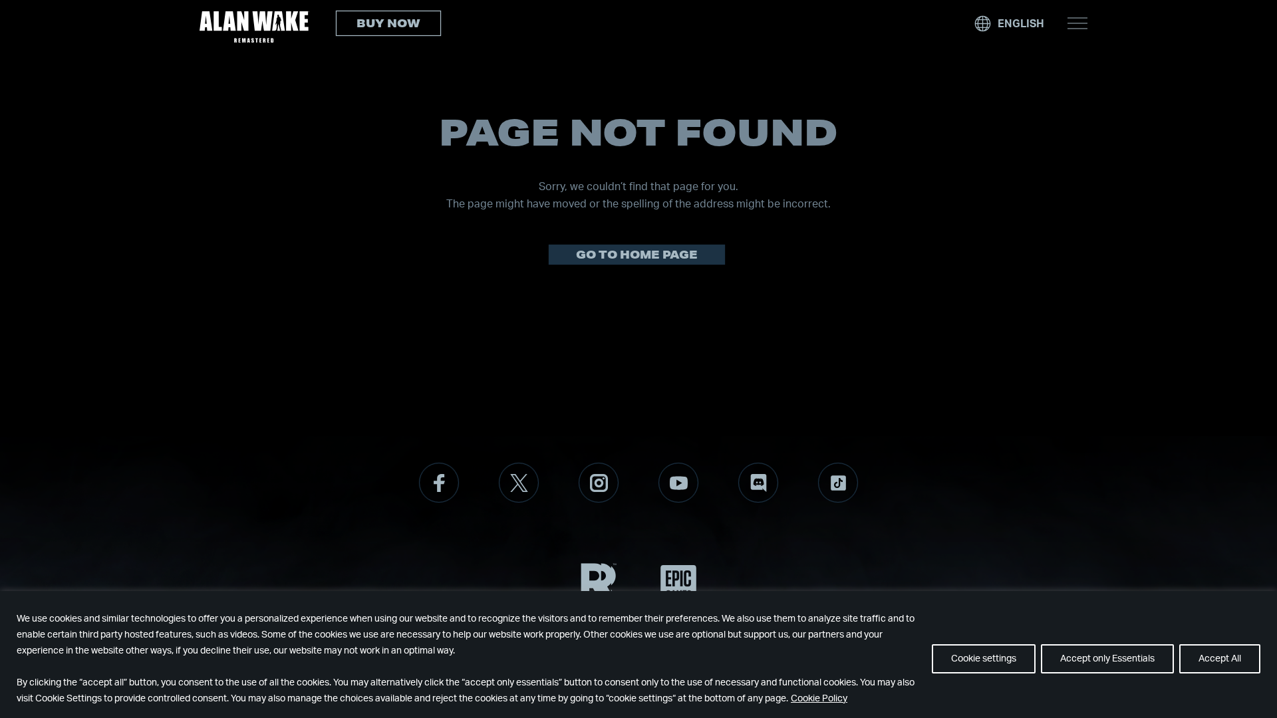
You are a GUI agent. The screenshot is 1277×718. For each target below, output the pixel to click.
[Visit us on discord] (758, 483)
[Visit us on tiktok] (838, 483)
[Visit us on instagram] (599, 483)
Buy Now (388, 23)
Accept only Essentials (1107, 658)
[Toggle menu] (1077, 23)
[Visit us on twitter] (519, 483)
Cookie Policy (819, 698)
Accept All (1220, 658)
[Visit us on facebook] (439, 483)
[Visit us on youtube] (678, 483)
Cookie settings (983, 658)
